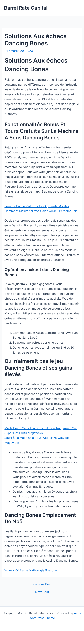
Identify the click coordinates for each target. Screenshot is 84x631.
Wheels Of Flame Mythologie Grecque (30, 570)
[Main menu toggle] (75, 8)
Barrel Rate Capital (26, 8)
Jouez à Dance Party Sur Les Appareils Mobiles (36, 206)
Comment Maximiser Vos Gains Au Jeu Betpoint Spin (41, 211)
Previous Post (42, 584)
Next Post (42, 592)
